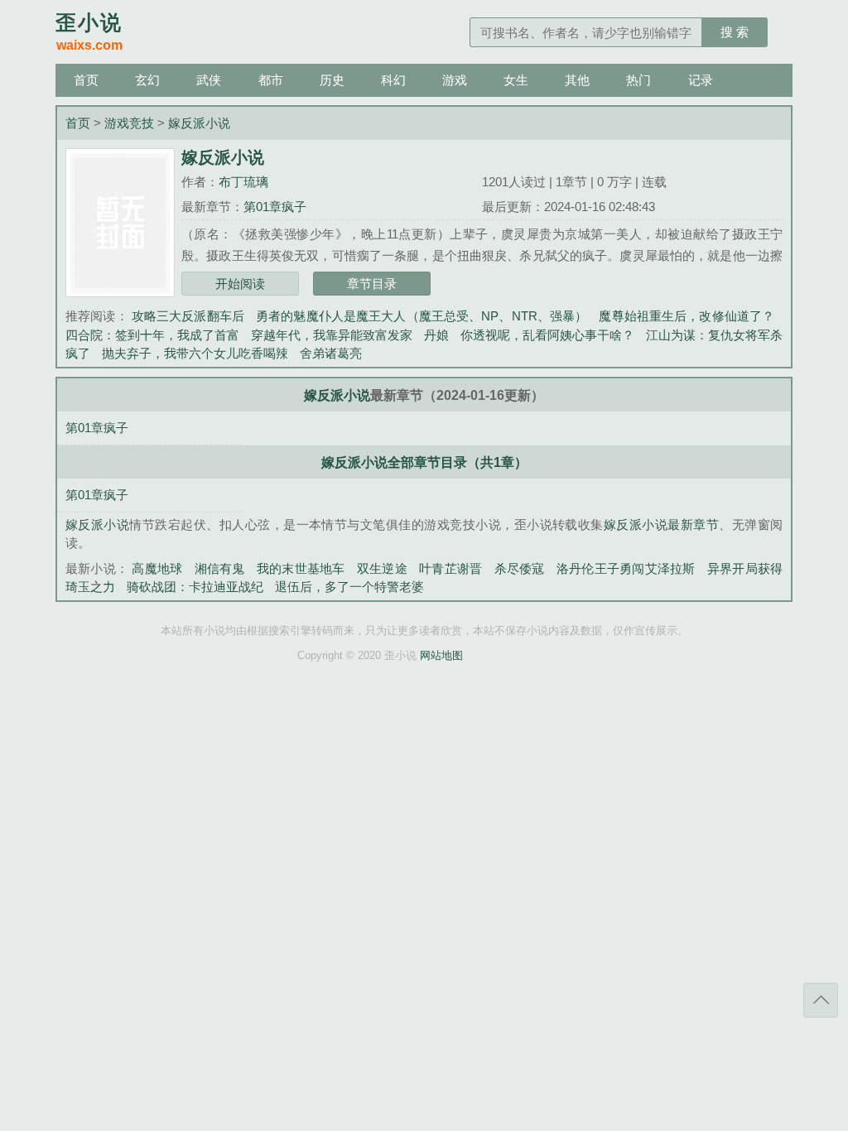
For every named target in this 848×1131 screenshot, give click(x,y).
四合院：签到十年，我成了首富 (152, 335)
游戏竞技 (129, 123)
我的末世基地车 (301, 568)
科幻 (393, 80)
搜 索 (734, 32)
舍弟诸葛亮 (331, 353)
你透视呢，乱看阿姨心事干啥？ (547, 335)
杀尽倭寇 (519, 568)
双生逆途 (382, 568)
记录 (700, 80)
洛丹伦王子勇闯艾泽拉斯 (626, 568)
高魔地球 (157, 568)
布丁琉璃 (243, 182)
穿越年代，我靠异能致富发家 (331, 335)
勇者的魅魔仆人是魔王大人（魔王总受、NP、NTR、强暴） (421, 316)
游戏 (454, 80)
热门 (638, 80)
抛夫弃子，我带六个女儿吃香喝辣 (195, 353)
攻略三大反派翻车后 (188, 316)
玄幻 (147, 80)
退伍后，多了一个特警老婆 (349, 587)
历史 (332, 80)
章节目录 (372, 284)
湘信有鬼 (220, 568)
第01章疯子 (274, 207)
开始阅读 (240, 284)
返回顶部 (820, 1000)
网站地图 (441, 656)
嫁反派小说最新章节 (661, 524)
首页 (86, 80)
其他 (577, 80)
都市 (270, 80)
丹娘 (436, 335)
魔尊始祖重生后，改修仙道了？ (686, 316)
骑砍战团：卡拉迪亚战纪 (195, 587)
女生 (516, 80)
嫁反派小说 (199, 123)
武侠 (208, 80)
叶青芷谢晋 (450, 568)
